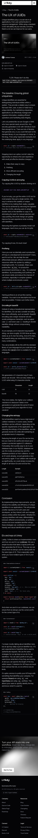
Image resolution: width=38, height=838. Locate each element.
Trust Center (24, 833)
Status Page (6, 808)
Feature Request (25, 818)
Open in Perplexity (9, 68)
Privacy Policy (25, 830)
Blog (21, 802)
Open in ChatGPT (9, 65)
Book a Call (5, 833)
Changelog (24, 808)
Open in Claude (22, 65)
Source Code (6, 805)
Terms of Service (25, 827)
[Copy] (33, 146)
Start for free (8, 770)
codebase (23, 542)
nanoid (13, 350)
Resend (11, 678)
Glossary (23, 814)
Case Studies (24, 805)
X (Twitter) (5, 827)
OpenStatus (6, 681)
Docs (22, 811)
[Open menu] (34, 3)
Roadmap (5, 811)
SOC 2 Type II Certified (11, 792)
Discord (4, 830)
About (4, 802)
